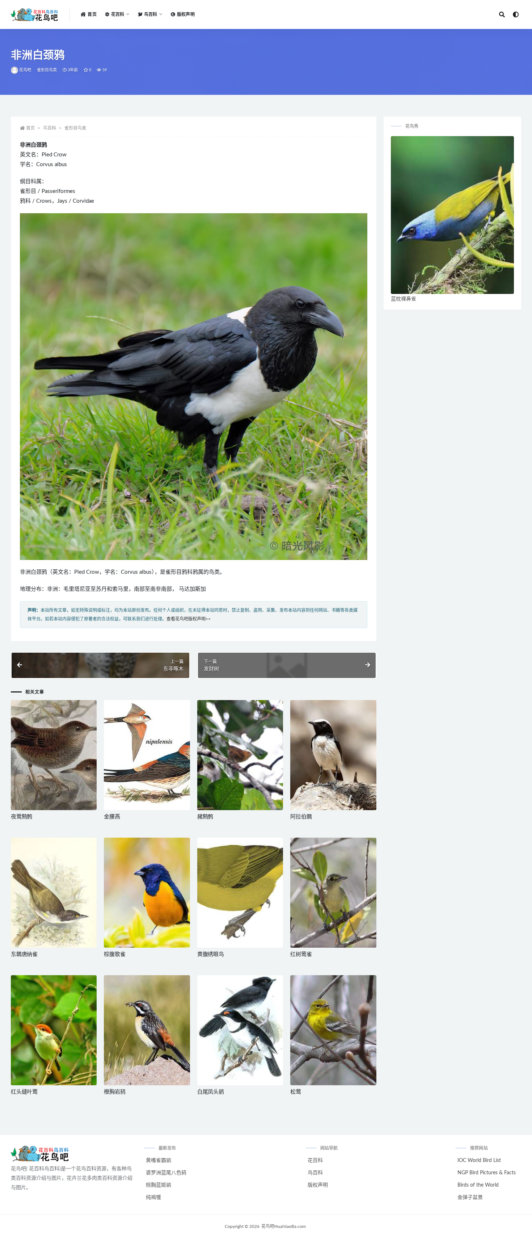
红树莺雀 (301, 954)
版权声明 (186, 14)
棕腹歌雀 (114, 954)
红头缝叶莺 (24, 1092)
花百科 (315, 1160)
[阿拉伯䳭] (333, 755)
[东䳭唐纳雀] (54, 893)
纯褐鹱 (153, 1197)
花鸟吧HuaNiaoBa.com (283, 1226)
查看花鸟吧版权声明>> (188, 619)
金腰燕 (112, 817)
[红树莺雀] (333, 893)
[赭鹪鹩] (240, 755)
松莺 (295, 1092)
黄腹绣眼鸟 (210, 954)
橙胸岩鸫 (114, 1092)
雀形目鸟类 (47, 70)
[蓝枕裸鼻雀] (452, 215)
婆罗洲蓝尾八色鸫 (166, 1172)
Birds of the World (478, 1185)
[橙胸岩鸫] (147, 1030)
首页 (92, 14)
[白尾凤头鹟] (240, 1030)
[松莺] (333, 1030)
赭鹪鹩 (205, 817)
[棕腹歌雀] (147, 893)
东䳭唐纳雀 (24, 954)
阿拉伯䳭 (301, 817)
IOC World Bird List (479, 1160)
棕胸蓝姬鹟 (158, 1185)
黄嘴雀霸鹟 (158, 1160)
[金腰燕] (147, 755)
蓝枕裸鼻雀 (403, 299)
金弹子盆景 (470, 1197)
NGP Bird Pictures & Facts (486, 1172)
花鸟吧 (25, 70)
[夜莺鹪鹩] (54, 755)
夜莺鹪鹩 (21, 817)
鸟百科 (49, 128)
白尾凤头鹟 (210, 1092)
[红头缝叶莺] (54, 1030)
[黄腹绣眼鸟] (240, 893)
